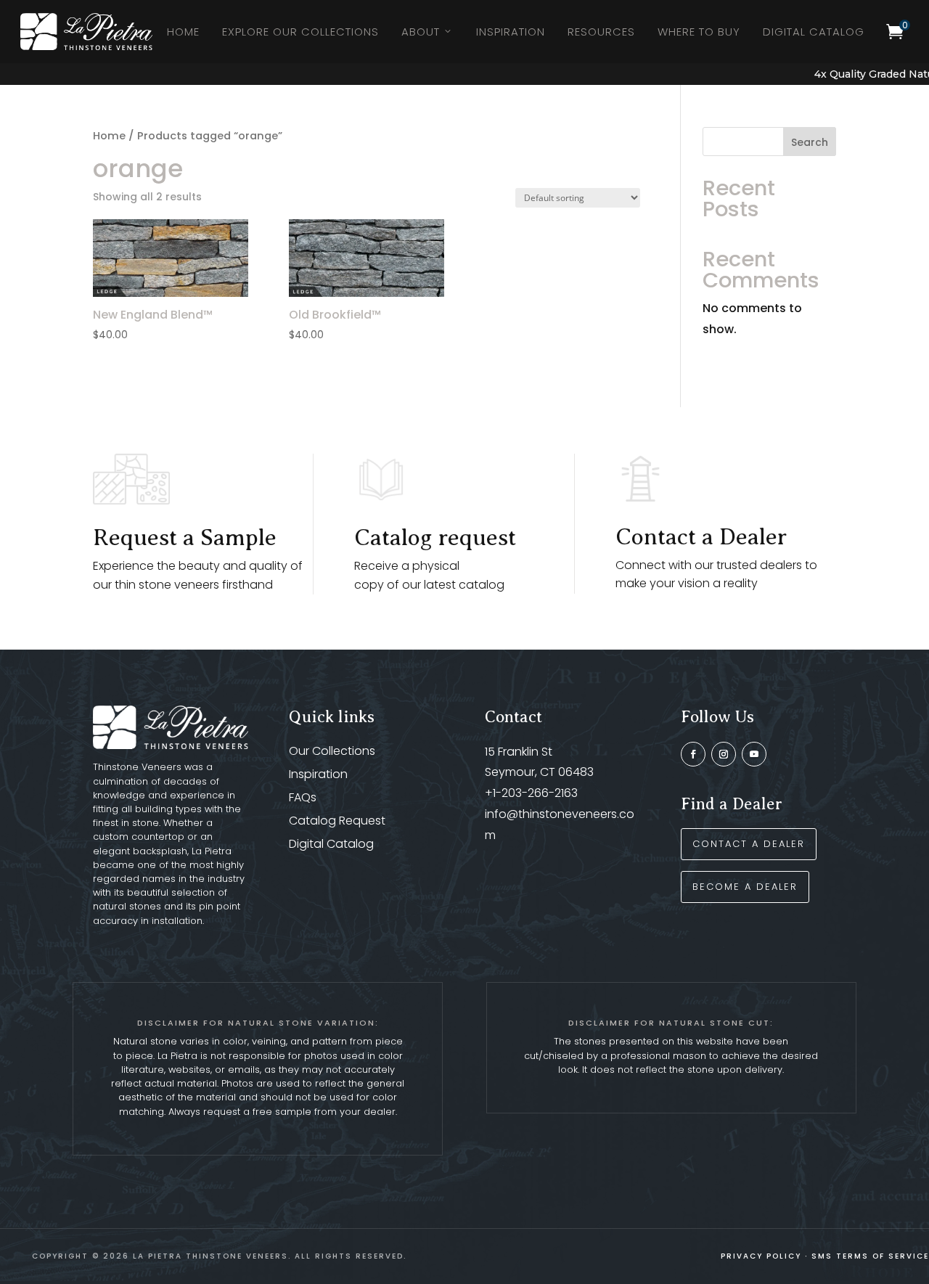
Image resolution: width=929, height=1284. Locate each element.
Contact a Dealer (701, 536)
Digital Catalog (813, 31)
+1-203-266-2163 (531, 793)
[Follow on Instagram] (723, 754)
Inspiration (510, 31)
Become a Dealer (745, 887)
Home (183, 31)
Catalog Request (337, 820)
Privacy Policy (761, 1256)
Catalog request (435, 537)
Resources (601, 31)
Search (809, 142)
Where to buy (699, 31)
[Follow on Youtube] (754, 754)
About (420, 31)
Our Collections (332, 751)
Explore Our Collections (300, 31)
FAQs (302, 797)
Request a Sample (185, 537)
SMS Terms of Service (870, 1256)
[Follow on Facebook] (693, 754)
